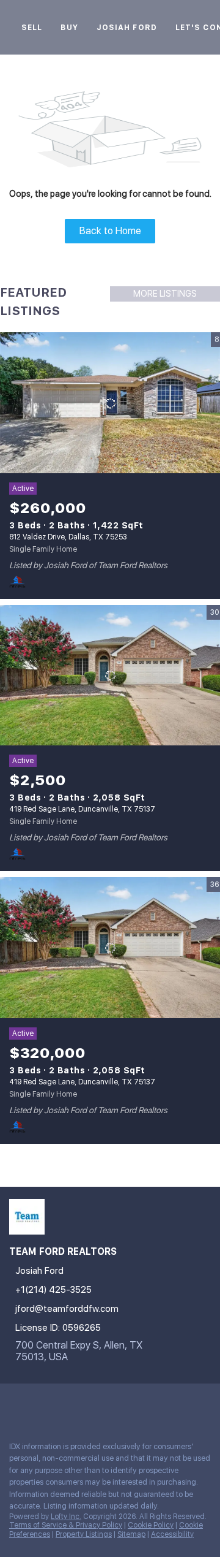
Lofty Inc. (66, 1516)
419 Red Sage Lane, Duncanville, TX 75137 (82, 809)
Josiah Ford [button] (127, 27)
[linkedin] (39, 1405)
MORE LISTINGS (165, 294)
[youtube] (112, 1405)
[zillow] (63, 1405)
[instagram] (88, 1405)
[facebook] (15, 1405)
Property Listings (84, 1534)
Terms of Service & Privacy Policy (65, 1525)
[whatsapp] (161, 1405)
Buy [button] (69, 27)
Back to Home (110, 231)
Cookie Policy (151, 1525)
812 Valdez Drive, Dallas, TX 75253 (68, 537)
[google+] (137, 1405)
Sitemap (131, 1534)
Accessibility (172, 1534)
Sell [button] (31, 27)
